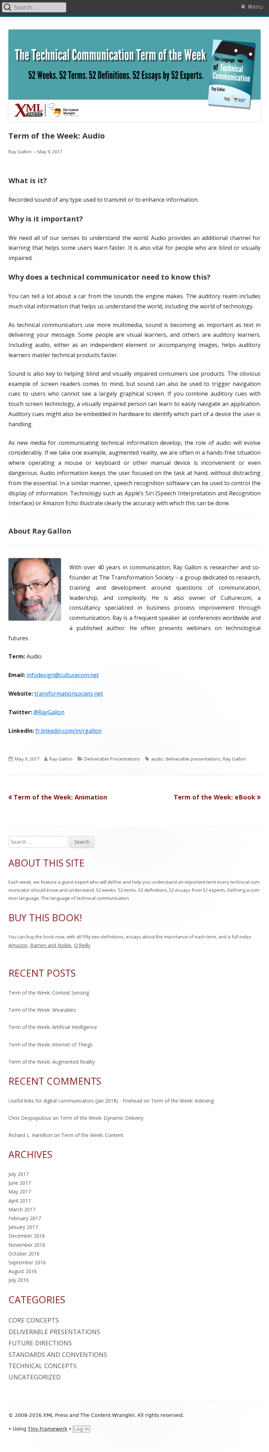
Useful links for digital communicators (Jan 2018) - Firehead (75, 1100)
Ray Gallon (20, 151)
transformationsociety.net (68, 693)
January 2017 (23, 1227)
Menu (255, 7)
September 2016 (27, 1262)
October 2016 (24, 1253)
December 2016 (26, 1235)
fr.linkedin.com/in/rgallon (68, 731)
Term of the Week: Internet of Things (50, 1044)
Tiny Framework (47, 1429)
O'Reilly (82, 945)
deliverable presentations (193, 759)
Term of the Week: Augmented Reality (51, 1061)
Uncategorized (34, 1377)
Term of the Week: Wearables (42, 1009)
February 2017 (24, 1218)
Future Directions (40, 1343)
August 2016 (22, 1271)
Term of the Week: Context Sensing (48, 992)
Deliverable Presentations (112, 759)
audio (157, 759)
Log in (81, 1429)
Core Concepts (33, 1320)
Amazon (17, 945)
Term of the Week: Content (92, 1135)
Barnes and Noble (50, 945)
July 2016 (18, 1280)
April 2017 (19, 1200)
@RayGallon (48, 712)
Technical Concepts (42, 1365)
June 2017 (19, 1182)
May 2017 (19, 1191)
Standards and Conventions (57, 1354)
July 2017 (18, 1174)
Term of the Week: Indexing (182, 1100)
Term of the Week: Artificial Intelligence (52, 1027)
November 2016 (26, 1245)
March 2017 (21, 1209)
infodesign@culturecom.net (63, 675)
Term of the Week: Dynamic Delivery (101, 1118)
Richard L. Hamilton (30, 1135)
